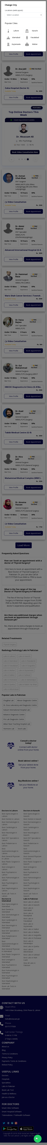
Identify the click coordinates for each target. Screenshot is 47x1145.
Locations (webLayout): (14, 10)
